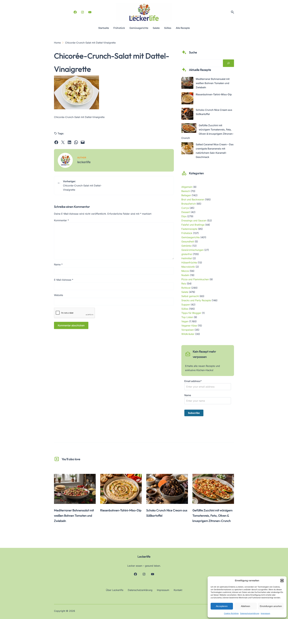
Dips (183, 216)
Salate (184, 291)
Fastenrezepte (189, 228)
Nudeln (185, 275)
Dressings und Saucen (193, 220)
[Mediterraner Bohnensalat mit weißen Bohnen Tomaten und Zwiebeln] (187, 83)
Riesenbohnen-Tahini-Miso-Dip (214, 94)
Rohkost (185, 287)
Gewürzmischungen (192, 249)
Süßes (184, 308)
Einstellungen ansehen (271, 606)
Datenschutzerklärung (249, 613)
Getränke (186, 245)
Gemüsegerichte (190, 237)
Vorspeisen (187, 329)
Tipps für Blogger (191, 312)
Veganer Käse (189, 325)
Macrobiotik (188, 266)
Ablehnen (245, 606)
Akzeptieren (222, 606)
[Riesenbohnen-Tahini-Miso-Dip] (187, 99)
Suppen (185, 304)
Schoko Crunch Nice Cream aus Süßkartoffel (166, 512)
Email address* (193, 381)
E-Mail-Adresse (63, 279)
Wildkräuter (187, 333)
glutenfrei (186, 254)
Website (58, 295)
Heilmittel (186, 258)
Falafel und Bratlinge (192, 224)
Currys (185, 207)
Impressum (265, 613)
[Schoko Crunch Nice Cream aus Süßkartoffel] (187, 114)
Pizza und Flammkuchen (195, 279)
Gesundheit (187, 241)
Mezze (185, 270)
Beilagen (186, 195)
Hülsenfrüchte (189, 262)
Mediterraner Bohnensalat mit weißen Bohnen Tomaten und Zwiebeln (213, 83)
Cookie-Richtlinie (231, 613)
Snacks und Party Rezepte (196, 300)
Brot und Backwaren (192, 199)
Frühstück (186, 233)
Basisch (185, 191)
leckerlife (84, 162)
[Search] (228, 63)
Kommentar (61, 220)
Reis (183, 283)
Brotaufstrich (188, 203)
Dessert (185, 212)
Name (58, 264)
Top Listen (187, 317)
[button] (282, 580)
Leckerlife (144, 556)
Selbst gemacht (190, 296)
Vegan (184, 321)
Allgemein (186, 186)
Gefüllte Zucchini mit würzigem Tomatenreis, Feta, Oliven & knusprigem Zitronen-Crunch (212, 515)
